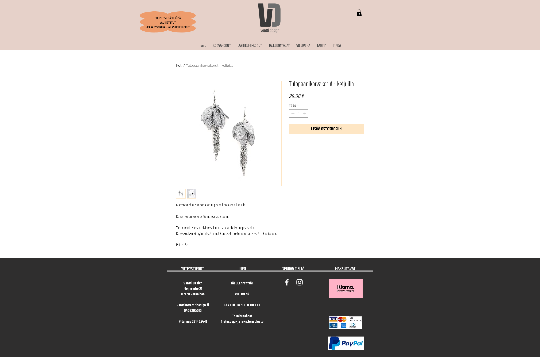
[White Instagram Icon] (299, 282)
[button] (359, 12)
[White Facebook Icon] (287, 282)
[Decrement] (292, 114)
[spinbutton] (298, 114)
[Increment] (305, 114)
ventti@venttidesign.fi (193, 305)
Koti (179, 66)
